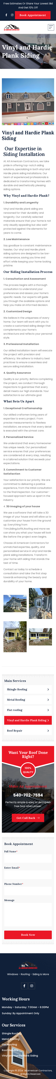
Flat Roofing (9, 1044)
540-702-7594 (28, 795)
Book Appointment (33, 15)
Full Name (10, 851)
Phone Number (13, 883)
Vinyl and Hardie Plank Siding (20, 1055)
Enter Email (12, 867)
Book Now (28, 935)
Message (9, 900)
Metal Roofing (10, 1039)
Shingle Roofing (11, 1033)
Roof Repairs (10, 1050)
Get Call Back (26, 818)
